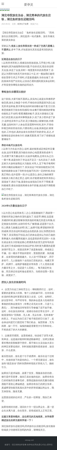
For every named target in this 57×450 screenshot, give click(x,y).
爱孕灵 (28, 4)
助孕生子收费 (22, 24)
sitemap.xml (29, 440)
